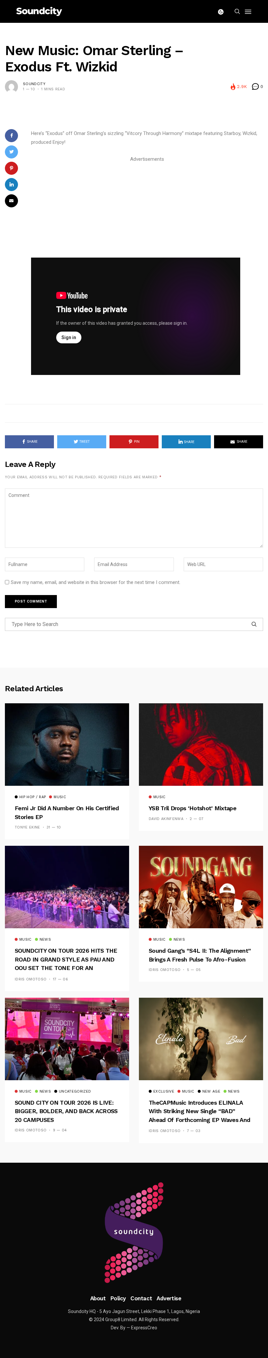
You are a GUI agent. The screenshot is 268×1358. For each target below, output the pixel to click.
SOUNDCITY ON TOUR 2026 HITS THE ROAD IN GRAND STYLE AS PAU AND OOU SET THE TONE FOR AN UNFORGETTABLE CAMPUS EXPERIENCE (66, 968)
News (45, 939)
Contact (141, 1298)
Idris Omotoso (30, 979)
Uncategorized (75, 1091)
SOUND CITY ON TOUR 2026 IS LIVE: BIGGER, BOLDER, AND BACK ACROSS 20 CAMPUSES (66, 1111)
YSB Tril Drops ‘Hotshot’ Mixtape (192, 808)
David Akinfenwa (166, 819)
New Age (211, 1091)
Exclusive (163, 1091)
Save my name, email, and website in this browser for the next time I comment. (95, 582)
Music (60, 797)
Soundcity (34, 84)
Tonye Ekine (27, 827)
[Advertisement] (147, 209)
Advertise (169, 1298)
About (98, 1298)
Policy (118, 1298)
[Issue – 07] (134, 1232)
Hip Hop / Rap (32, 797)
